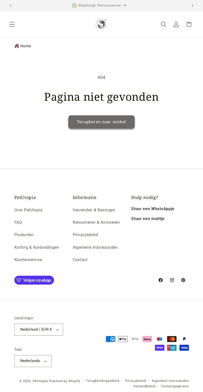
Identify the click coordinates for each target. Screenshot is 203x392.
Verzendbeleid (144, 386)
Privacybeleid (85, 234)
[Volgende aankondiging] (192, 5)
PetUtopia (40, 381)
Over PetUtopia (28, 210)
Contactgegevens (175, 386)
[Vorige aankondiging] (10, 5)
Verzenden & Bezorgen (94, 210)
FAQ (18, 222)
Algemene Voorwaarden (95, 247)
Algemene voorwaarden (170, 381)
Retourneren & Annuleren (96, 222)
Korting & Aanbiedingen (36, 247)
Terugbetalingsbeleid (102, 381)
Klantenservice (28, 259)
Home (25, 46)
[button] (12, 24)
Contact (80, 259)
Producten (24, 234)
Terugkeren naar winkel (101, 121)
